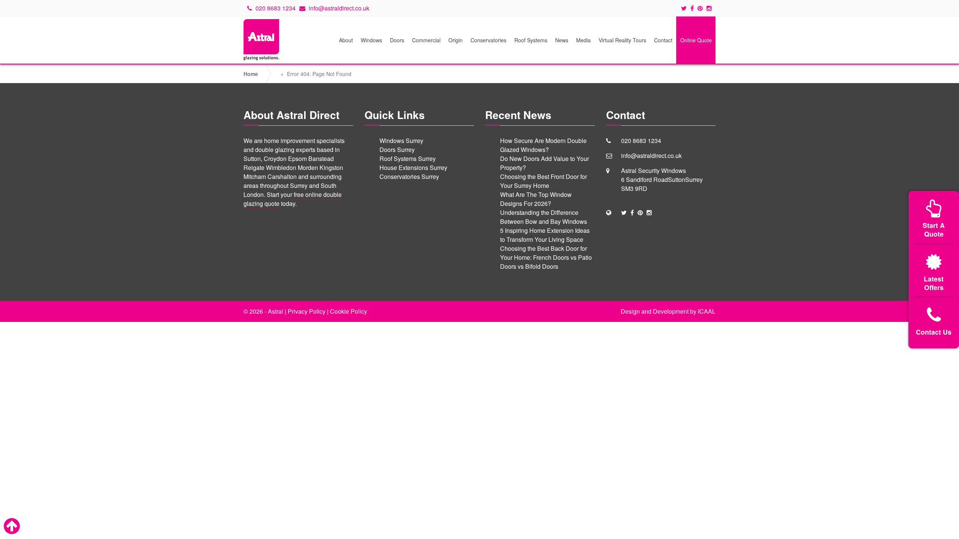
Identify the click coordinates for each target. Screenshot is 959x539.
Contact (663, 40)
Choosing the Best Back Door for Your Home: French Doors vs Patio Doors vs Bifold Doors (546, 257)
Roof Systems (530, 40)
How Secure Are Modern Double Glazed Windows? (543, 145)
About (346, 40)
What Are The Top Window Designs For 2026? (536, 199)
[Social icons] (685, 8)
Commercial (426, 40)
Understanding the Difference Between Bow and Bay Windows (543, 217)
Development (671, 311)
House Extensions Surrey (413, 167)
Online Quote (696, 40)
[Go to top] (12, 526)
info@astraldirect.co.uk (338, 8)
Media (583, 40)
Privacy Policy (307, 311)
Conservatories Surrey (409, 176)
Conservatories (488, 40)
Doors (397, 40)
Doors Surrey (397, 149)
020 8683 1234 (275, 8)
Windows (371, 40)
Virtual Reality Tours (622, 40)
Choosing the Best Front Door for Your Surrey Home (543, 181)
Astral (275, 311)
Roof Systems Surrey (407, 158)
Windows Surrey (401, 140)
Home (250, 73)
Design (630, 311)
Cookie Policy (348, 311)
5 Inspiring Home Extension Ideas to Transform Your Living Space (545, 235)
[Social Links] (624, 212)
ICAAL (707, 311)
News (561, 40)
